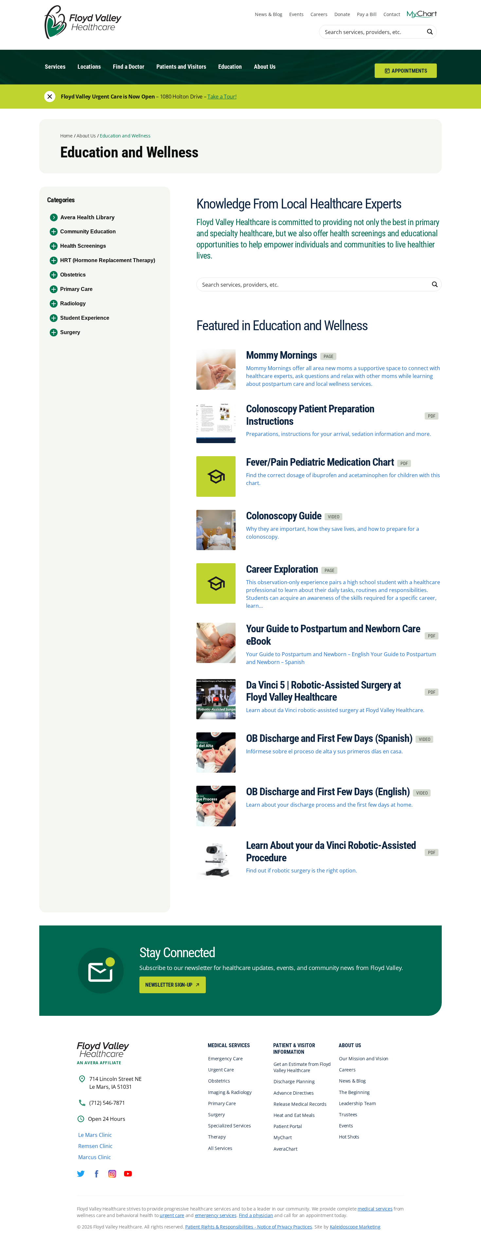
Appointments (409, 71)
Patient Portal (288, 1126)
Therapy (216, 1137)
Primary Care (76, 289)
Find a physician (256, 1215)
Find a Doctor (128, 66)
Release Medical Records (300, 1104)
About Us (265, 66)
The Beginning (354, 1092)
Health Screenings (83, 246)
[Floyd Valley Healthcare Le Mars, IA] (84, 22)
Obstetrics (73, 275)
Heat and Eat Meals (294, 1115)
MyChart (283, 1138)
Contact (391, 14)
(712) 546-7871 (107, 1102)
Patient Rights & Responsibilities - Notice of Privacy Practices (248, 1227)
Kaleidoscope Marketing (355, 1227)
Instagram (112, 1174)
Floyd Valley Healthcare (103, 1049)
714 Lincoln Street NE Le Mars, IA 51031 (115, 1082)
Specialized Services (229, 1125)
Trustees (348, 1114)
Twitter (81, 1174)
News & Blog (268, 14)
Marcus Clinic (94, 1157)
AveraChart (285, 1149)
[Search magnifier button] (430, 31)
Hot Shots (349, 1137)
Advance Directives (294, 1093)
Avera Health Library (88, 217)
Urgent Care (221, 1070)
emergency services (216, 1215)
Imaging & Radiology (230, 1092)
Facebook (96, 1174)
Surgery (70, 332)
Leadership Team (357, 1103)
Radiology (73, 303)
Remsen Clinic (95, 1146)
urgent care (172, 1215)
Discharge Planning (294, 1082)
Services (55, 66)
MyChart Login (422, 14)
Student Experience (84, 318)
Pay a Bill (367, 14)
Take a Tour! (221, 96)
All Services (220, 1148)
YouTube (128, 1174)
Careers (319, 14)
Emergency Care (225, 1058)
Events (296, 14)
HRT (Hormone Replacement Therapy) (107, 260)
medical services (375, 1209)
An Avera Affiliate (99, 1063)
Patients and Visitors (181, 66)
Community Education (88, 231)
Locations (89, 66)
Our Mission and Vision (363, 1058)
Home (66, 136)
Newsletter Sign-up (169, 985)
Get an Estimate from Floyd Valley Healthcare (302, 1067)
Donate (342, 14)
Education (230, 66)
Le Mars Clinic (95, 1135)
